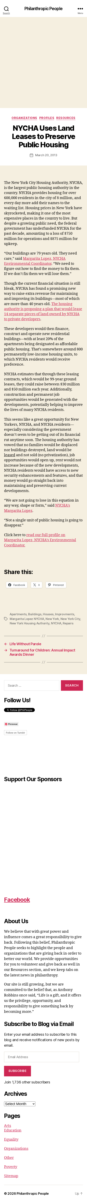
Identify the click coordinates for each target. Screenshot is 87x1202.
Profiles (46, 118)
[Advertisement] (43, 62)
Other (9, 1157)
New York (52, 619)
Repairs (68, 623)
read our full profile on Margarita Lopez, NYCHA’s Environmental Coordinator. (40, 540)
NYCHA (56, 623)
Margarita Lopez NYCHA (27, 619)
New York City (70, 619)
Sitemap (11, 1176)
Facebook (17, 899)
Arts (7, 1125)
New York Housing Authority (29, 623)
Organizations (24, 118)
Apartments (18, 614)
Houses (48, 614)
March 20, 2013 (46, 155)
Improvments (64, 614)
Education (12, 1130)
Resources (65, 118)
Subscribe (17, 1071)
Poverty (10, 1167)
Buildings (34, 614)
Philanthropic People (43, 8)
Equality (11, 1139)
